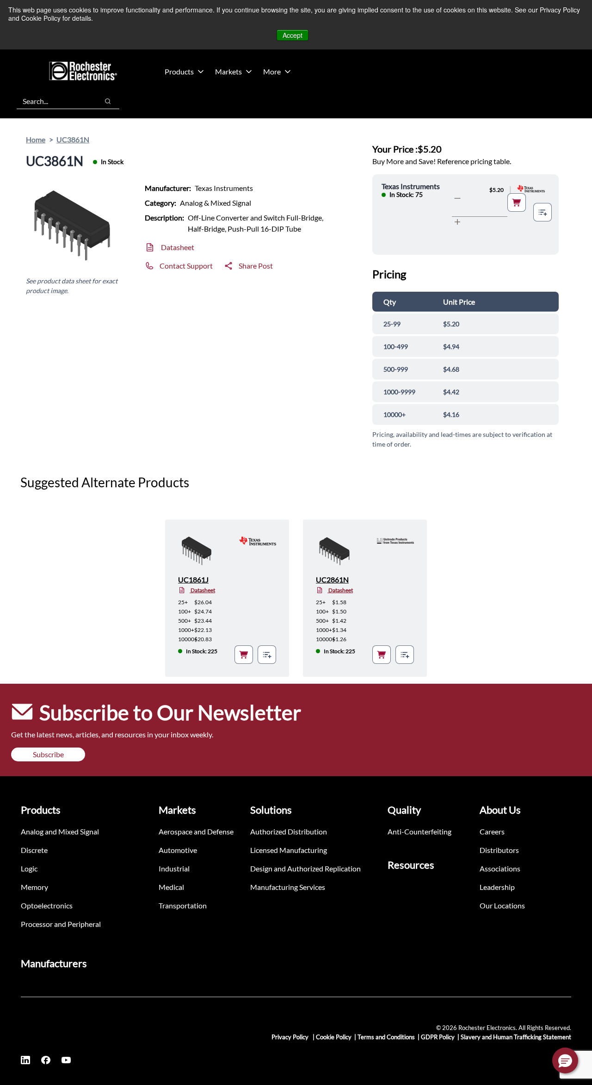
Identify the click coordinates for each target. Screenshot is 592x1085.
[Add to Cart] (516, 202)
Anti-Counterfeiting (419, 831)
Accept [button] (292, 35)
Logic (29, 868)
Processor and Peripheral (61, 923)
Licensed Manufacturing (288, 850)
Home (35, 139)
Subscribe (48, 754)
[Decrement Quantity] (457, 198)
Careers (492, 831)
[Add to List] (542, 212)
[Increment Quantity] (457, 222)
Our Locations (502, 905)
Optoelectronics (47, 905)
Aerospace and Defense (196, 831)
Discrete (34, 850)
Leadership (497, 887)
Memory (34, 887)
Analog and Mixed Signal (60, 831)
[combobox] (53, 101)
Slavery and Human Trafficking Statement (516, 1037)
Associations (500, 868)
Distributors (499, 850)
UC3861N (72, 139)
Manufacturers (54, 963)
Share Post (256, 265)
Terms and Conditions (386, 1037)
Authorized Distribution (288, 831)
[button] (565, 1060)
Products (179, 71)
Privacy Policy (290, 1037)
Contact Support (186, 265)
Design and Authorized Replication (305, 868)
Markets (228, 71)
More (272, 71)
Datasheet (177, 247)
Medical (171, 887)
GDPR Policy (438, 1037)
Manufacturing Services (287, 887)
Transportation (183, 905)
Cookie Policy (334, 1037)
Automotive (178, 850)
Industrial (174, 868)
